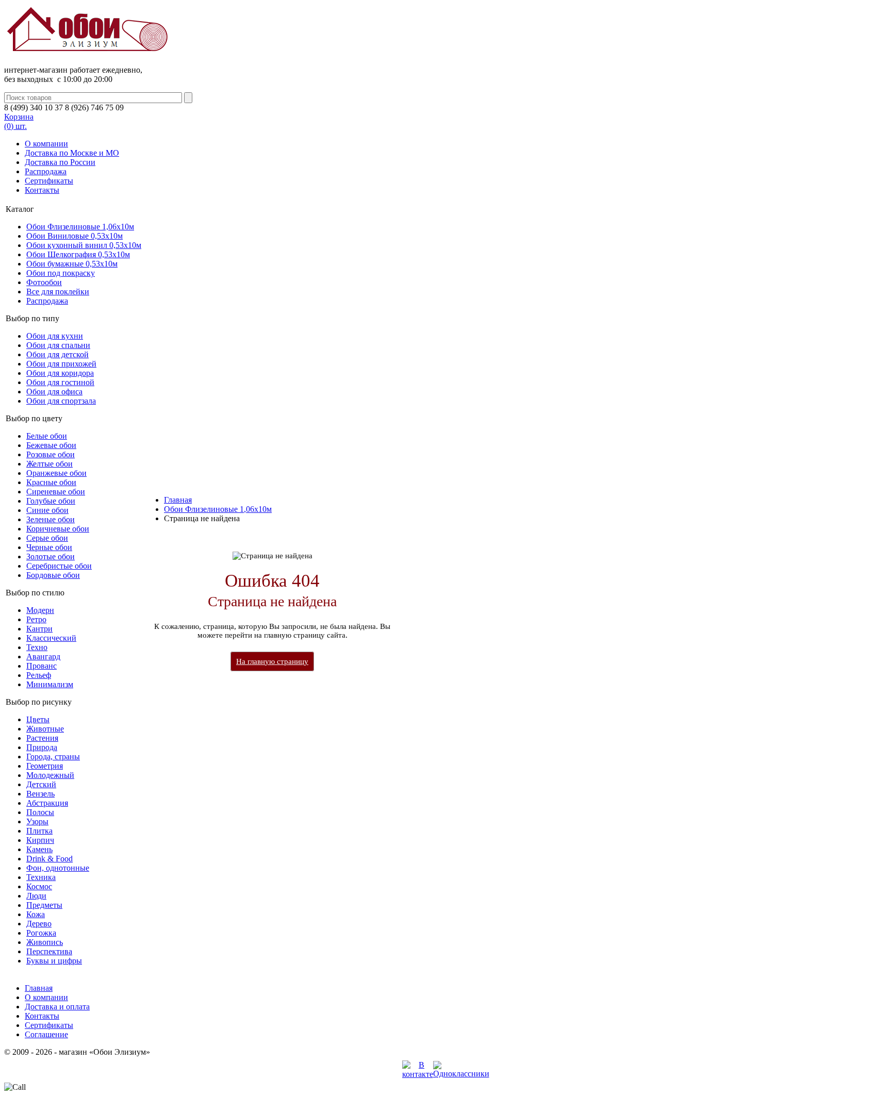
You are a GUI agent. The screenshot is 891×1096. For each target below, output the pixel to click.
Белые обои (46, 435)
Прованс (41, 665)
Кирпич (40, 840)
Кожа (35, 914)
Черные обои (49, 547)
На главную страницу (272, 661)
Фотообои (44, 282)
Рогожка (41, 932)
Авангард (43, 656)
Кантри (39, 628)
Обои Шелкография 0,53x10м (78, 254)
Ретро (36, 619)
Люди (36, 895)
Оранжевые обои (56, 473)
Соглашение (46, 1034)
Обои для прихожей (61, 363)
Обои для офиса (54, 391)
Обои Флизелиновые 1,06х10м (80, 226)
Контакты (42, 190)
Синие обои (47, 510)
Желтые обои (49, 463)
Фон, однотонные (57, 867)
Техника (41, 877)
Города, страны (53, 756)
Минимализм (49, 684)
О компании (46, 143)
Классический (51, 638)
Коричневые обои (57, 528)
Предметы (44, 905)
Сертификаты (49, 180)
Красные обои (51, 482)
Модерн (40, 610)
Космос (39, 886)
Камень (39, 849)
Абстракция (47, 803)
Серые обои (47, 538)
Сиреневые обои (55, 491)
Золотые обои (50, 556)
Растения (42, 738)
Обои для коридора (60, 373)
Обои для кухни (54, 335)
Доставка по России (60, 162)
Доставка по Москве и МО (72, 152)
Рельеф (38, 675)
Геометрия (44, 765)
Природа (41, 747)
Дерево (39, 923)
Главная (178, 499)
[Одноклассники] (461, 1073)
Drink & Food (49, 858)
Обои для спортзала (61, 400)
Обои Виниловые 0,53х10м (74, 235)
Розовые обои (50, 454)
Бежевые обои (51, 445)
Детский (41, 784)
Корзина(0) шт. (19, 121)
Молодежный (50, 775)
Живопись (44, 942)
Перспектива (49, 951)
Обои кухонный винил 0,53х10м (83, 245)
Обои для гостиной (60, 382)
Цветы (38, 719)
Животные (45, 728)
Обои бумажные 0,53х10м (72, 263)
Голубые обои (50, 500)
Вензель (40, 793)
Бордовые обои (53, 575)
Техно (36, 647)
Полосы (40, 812)
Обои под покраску (60, 273)
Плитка (39, 830)
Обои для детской (57, 354)
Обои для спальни (58, 345)
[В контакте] (417, 1074)
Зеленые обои (50, 519)
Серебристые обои (59, 565)
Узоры (37, 821)
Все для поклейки (57, 291)
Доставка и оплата (57, 1006)
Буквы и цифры (54, 960)
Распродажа (46, 171)
